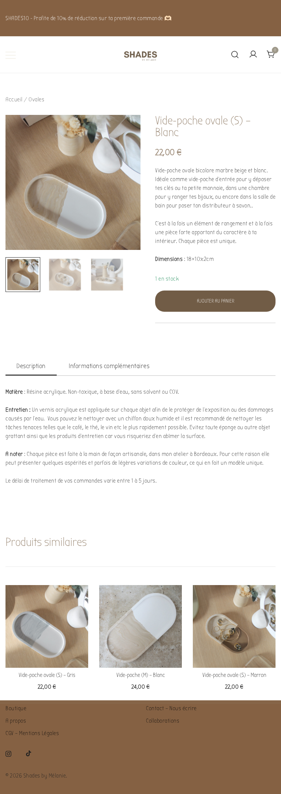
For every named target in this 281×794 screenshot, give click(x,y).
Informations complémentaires (109, 366)
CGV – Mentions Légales (32, 733)
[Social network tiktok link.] (29, 753)
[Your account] (253, 55)
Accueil (14, 99)
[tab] (31, 366)
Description (31, 366)
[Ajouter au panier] (47, 655)
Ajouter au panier (215, 301)
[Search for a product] (235, 55)
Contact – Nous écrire (171, 708)
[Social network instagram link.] (8, 753)
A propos (15, 721)
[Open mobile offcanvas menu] (10, 54)
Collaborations (162, 721)
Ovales (36, 99)
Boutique (15, 708)
